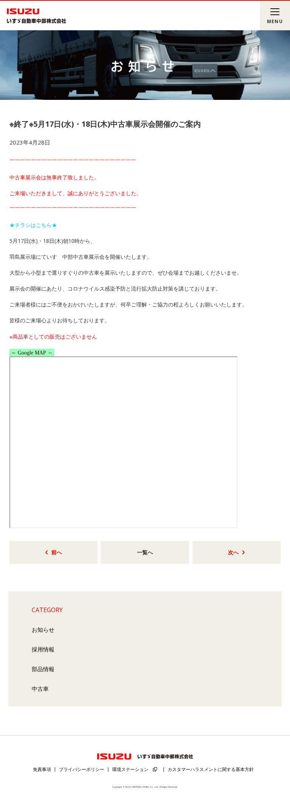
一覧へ (145, 552)
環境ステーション (130, 769)
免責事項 (42, 769)
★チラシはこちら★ (33, 225)
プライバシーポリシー (81, 769)
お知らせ (43, 629)
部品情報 (43, 669)
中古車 (40, 688)
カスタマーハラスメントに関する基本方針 (211, 769)
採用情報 (43, 649)
